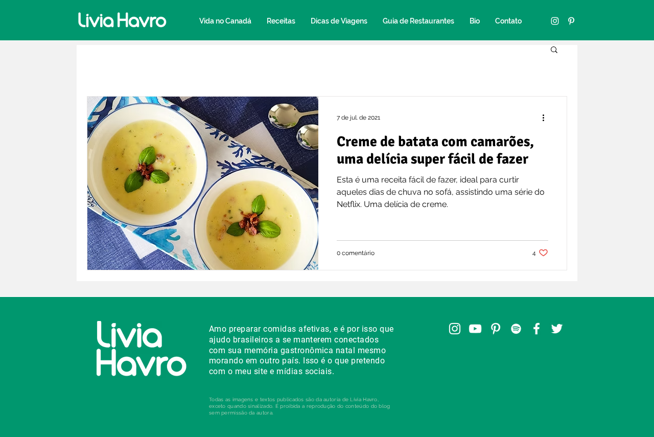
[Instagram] (555, 21)
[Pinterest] (571, 21)
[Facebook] (536, 328)
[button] (554, 50)
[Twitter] (557, 328)
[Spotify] (516, 328)
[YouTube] (475, 328)
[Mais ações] (547, 117)
